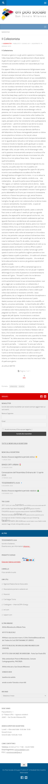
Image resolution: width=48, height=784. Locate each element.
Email (3, 421)
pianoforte (38, 515)
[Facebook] (41, 396)
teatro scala (42, 521)
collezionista (13, 386)
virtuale (13, 524)
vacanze (4, 524)
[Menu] (45, 3)
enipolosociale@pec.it (14, 752)
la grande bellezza (20, 511)
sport (31, 518)
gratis (27, 508)
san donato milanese (14, 518)
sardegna (23, 518)
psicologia (5, 518)
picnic (42, 515)
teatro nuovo (34, 521)
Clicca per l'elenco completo (11, 562)
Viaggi (8, 524)
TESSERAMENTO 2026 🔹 (12, 483)
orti (24, 514)
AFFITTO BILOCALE (9, 632)
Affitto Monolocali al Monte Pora (13, 627)
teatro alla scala (16, 521)
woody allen (27, 524)
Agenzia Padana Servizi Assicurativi (16, 584)
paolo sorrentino (30, 515)
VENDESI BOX (7, 672)
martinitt (33, 511)
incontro (37, 509)
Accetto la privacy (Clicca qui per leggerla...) (18, 429)
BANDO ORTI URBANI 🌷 (11, 464)
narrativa (21, 386)
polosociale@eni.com (21, 750)
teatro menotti (27, 521)
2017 (10, 505)
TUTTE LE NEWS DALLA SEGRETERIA (14, 443)
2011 (4, 505)
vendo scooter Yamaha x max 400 (14, 682)
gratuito (32, 508)
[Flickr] (45, 396)
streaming (36, 518)
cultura (36, 505)
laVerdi (27, 511)
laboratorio (12, 511)
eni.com (6, 610)
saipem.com (8, 615)
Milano (39, 511)
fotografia (20, 508)
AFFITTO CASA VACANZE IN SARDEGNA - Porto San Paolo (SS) (24, 654)
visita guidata (20, 524)
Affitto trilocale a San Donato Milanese (16, 667)
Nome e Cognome (7, 413)
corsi (25, 505)
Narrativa (6, 32)
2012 (7, 505)
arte (14, 505)
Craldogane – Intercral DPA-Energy (16, 605)
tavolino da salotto (8, 677)
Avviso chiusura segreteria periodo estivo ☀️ (20, 457)
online (18, 514)
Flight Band (13, 508)
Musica (4, 515)
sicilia (28, 518)
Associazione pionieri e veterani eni (16, 589)
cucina (32, 505)
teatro (6, 521)
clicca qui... (26, 546)
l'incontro (5, 511)
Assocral (6, 594)
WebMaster (7, 43)
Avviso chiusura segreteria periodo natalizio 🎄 (21, 491)
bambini (19, 505)
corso (29, 505)
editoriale (41, 505)
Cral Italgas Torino (10, 599)
